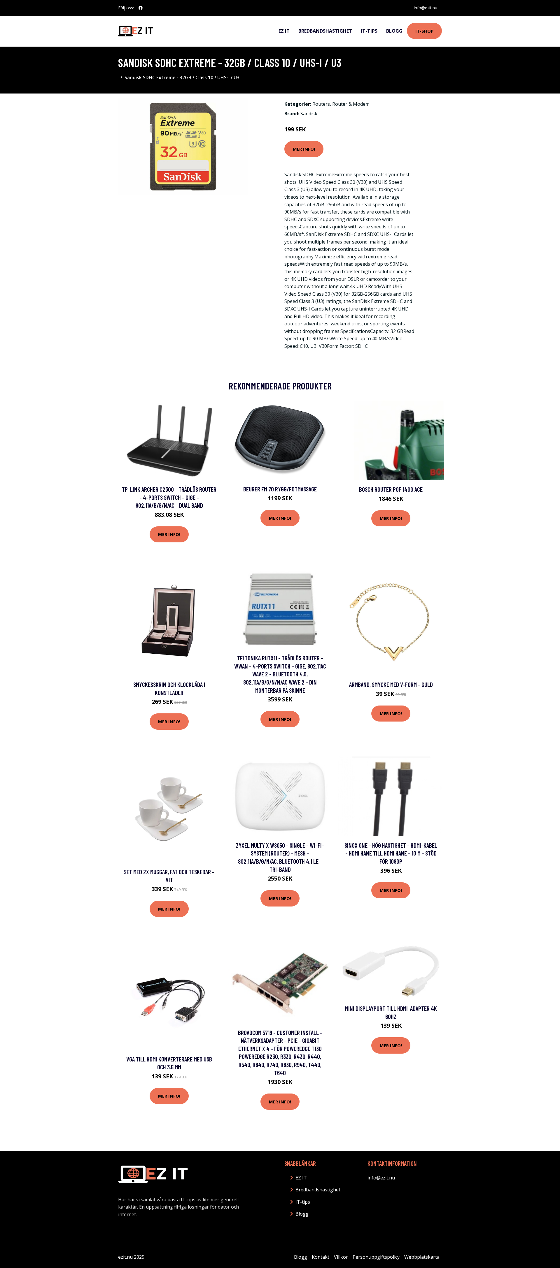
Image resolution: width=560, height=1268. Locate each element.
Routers (321, 104)
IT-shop (424, 31)
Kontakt (320, 1257)
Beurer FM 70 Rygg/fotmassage (280, 489)
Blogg (394, 31)
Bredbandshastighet (325, 31)
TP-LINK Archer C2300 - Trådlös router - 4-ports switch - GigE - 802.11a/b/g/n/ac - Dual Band (169, 497)
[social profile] (140, 7)
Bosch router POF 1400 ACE (391, 489)
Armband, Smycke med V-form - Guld (391, 684)
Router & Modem (351, 104)
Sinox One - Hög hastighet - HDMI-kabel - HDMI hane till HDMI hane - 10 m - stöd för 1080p (390, 853)
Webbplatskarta (422, 1257)
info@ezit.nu (425, 7)
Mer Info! (304, 149)
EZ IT (284, 31)
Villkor (341, 1257)
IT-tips (369, 31)
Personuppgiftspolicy (376, 1257)
